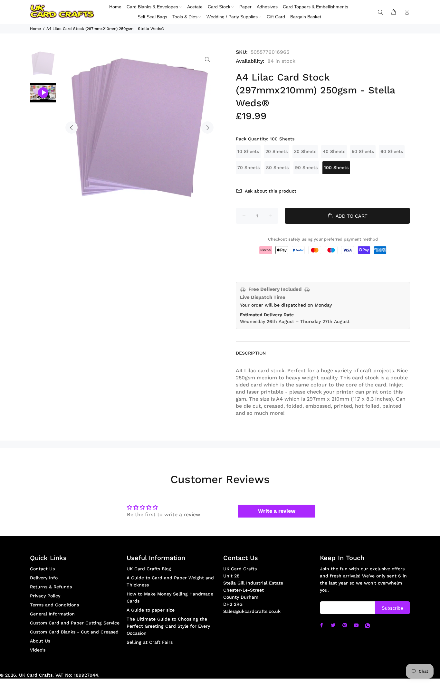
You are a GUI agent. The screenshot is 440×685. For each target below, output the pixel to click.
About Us (40, 640)
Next (207, 127)
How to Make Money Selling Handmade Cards (170, 597)
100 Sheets (336, 167)
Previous (71, 127)
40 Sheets (334, 151)
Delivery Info (44, 577)
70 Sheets (248, 167)
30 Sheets (305, 151)
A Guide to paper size (151, 610)
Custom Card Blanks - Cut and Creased (74, 631)
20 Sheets (276, 151)
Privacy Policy (45, 595)
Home (35, 28)
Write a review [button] (276, 511)
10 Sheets (248, 151)
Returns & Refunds (51, 586)
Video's (37, 649)
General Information (52, 613)
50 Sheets (363, 151)
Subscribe (392, 608)
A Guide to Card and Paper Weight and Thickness (170, 581)
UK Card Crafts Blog (149, 568)
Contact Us (42, 568)
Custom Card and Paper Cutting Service (75, 622)
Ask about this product (270, 191)
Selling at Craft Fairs (150, 642)
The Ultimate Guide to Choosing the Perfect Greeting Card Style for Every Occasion (168, 626)
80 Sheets (277, 167)
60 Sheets (391, 151)
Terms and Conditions (54, 604)
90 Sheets (306, 167)
